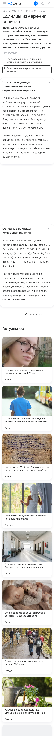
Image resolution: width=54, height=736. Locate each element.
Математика (40, 11)
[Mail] (10, 3)
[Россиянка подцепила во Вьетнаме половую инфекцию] (27, 505)
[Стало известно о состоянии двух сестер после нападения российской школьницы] (27, 408)
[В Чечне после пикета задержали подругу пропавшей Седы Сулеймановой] (27, 360)
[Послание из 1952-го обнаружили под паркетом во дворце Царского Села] (27, 457)
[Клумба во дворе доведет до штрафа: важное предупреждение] (27, 699)
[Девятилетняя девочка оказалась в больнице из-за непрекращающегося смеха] (27, 554)
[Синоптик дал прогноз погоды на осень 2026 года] (27, 651)
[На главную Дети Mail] (16, 3)
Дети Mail (25, 11)
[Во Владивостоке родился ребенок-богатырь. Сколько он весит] (27, 602)
